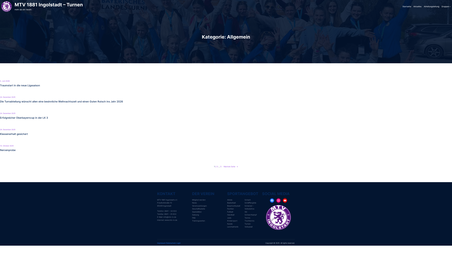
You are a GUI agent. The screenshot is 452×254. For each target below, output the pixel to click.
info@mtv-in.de (169, 217)
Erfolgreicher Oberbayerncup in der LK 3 (24, 117)
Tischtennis (249, 221)
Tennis (247, 218)
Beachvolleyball (233, 206)
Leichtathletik (232, 227)
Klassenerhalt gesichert (14, 134)
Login (178, 243)
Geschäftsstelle (198, 209)
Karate (230, 224)
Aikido (229, 200)
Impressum (161, 243)
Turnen (248, 224)
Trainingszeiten (198, 221)
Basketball (231, 203)
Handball (230, 215)
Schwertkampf (251, 215)
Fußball (230, 212)
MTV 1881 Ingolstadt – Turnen (49, 5)
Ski (246, 212)
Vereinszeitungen (199, 206)
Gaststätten (197, 212)
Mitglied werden (199, 200)
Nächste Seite (231, 166)
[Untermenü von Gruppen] (450, 6)
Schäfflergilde (250, 203)
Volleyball (249, 227)
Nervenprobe (8, 150)
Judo (229, 218)
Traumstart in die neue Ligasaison (20, 85)
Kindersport (232, 221)
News (194, 203)
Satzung (195, 215)
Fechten (230, 209)
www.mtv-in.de (171, 220)
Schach (248, 200)
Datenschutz (171, 243)
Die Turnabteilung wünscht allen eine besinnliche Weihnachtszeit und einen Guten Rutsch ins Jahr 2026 (61, 101)
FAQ (193, 218)
